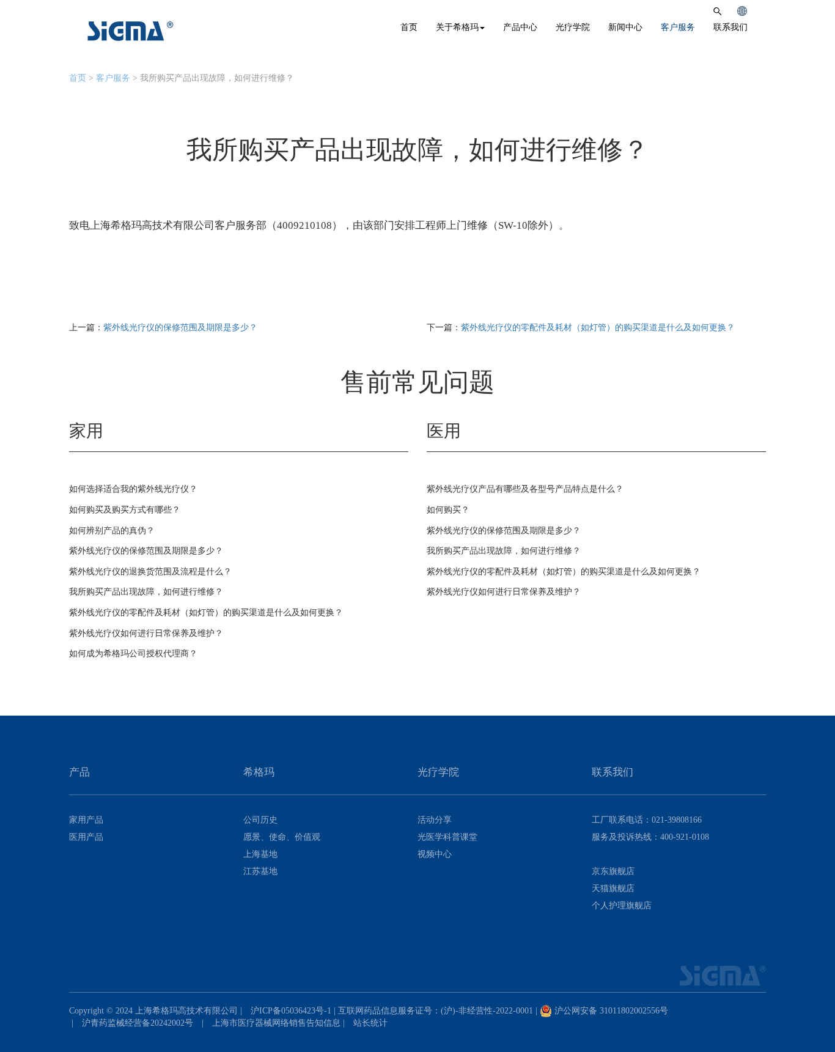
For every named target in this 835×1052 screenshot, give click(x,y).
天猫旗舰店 (613, 888)
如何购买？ (448, 509)
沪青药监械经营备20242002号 (137, 1023)
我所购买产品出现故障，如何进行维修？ (146, 591)
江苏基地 (260, 871)
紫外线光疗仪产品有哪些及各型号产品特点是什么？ (525, 489)
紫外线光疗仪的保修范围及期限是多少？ (180, 327)
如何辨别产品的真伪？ (112, 530)
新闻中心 (625, 27)
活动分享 (435, 819)
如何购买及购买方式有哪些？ (124, 509)
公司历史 (260, 819)
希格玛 (130, 31)
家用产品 (86, 819)
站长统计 (370, 1023)
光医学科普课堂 (447, 837)
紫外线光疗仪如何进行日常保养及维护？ (146, 633)
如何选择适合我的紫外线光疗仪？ (133, 489)
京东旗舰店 (613, 871)
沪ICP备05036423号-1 (291, 1010)
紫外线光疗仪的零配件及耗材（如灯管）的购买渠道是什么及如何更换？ (598, 327)
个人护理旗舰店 (622, 905)
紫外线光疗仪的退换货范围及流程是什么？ (150, 571)
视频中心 (435, 854)
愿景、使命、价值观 (281, 837)
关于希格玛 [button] (457, 27)
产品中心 (520, 27)
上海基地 (260, 854)
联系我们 (730, 27)
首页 (409, 27)
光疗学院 (573, 27)
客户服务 (678, 27)
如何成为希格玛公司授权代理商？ (133, 653)
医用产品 (86, 837)
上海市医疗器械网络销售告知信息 (276, 1023)
